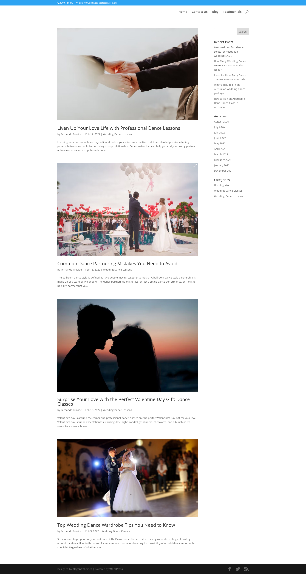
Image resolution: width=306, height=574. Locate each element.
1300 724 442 (66, 2)
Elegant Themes (82, 569)
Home (182, 12)
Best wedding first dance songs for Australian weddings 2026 (228, 52)
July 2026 (219, 127)
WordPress (116, 569)
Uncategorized (222, 185)
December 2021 (223, 170)
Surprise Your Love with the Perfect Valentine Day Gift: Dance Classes (123, 401)
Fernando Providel (72, 134)
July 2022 (219, 132)
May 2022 (219, 143)
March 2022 (221, 154)
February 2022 (222, 159)
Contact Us (200, 12)
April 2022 (220, 148)
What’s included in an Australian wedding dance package (229, 89)
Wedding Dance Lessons (117, 134)
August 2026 (221, 121)
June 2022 (220, 138)
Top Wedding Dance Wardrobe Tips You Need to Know (116, 525)
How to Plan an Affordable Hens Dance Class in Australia (229, 103)
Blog (215, 12)
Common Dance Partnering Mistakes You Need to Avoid (117, 263)
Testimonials (232, 12)
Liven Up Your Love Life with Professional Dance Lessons (118, 128)
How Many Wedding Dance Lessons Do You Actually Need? (230, 65)
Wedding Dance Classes (116, 531)
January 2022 (222, 165)
